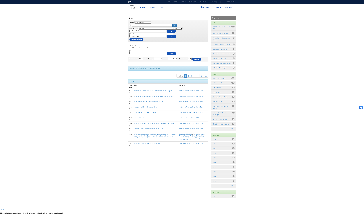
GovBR (129, 1)
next (205, 76)
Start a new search (136, 39)
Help (161, 7)
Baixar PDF (3, 209)
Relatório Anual (217, 101)
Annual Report (217, 87)
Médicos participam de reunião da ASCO (146, 107)
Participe (203, 2)
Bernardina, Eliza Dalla (185, 134)
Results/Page (133, 59)
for (130, 25)
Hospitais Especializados (220, 119)
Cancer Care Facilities (219, 78)
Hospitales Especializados (221, 124)
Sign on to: (205, 7)
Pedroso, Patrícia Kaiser (200, 134)
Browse (152, 7)
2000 (214, 167)
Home (143, 7)
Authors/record (182, 59)
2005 (214, 139)
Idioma (218, 7)
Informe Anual (217, 92)
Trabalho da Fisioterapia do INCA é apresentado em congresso (153, 91)
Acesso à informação (188, 2)
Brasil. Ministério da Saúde (221, 33)
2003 (214, 158)
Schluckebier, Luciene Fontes (222, 63)
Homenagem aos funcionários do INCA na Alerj (148, 101)
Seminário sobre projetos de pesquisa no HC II (148, 128)
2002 (214, 148)
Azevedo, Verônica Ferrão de (187, 136)
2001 (214, 172)
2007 (214, 144)
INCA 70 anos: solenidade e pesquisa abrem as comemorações (153, 96)
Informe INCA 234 (139, 118)
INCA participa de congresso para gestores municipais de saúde (154, 123)
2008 (214, 181)
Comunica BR (172, 2)
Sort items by (149, 59)
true (214, 196)
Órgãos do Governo (230, 2)
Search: (131, 22)
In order (165, 59)
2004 (214, 162)
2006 (214, 176)
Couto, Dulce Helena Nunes (221, 54)
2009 (214, 153)
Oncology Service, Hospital (221, 97)
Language (228, 7)
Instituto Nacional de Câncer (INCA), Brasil (191, 91)
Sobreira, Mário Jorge (194, 138)
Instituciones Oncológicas (221, 83)
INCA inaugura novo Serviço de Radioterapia (148, 143)
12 (201, 76)
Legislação (214, 2)
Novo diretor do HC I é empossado (145, 112)
